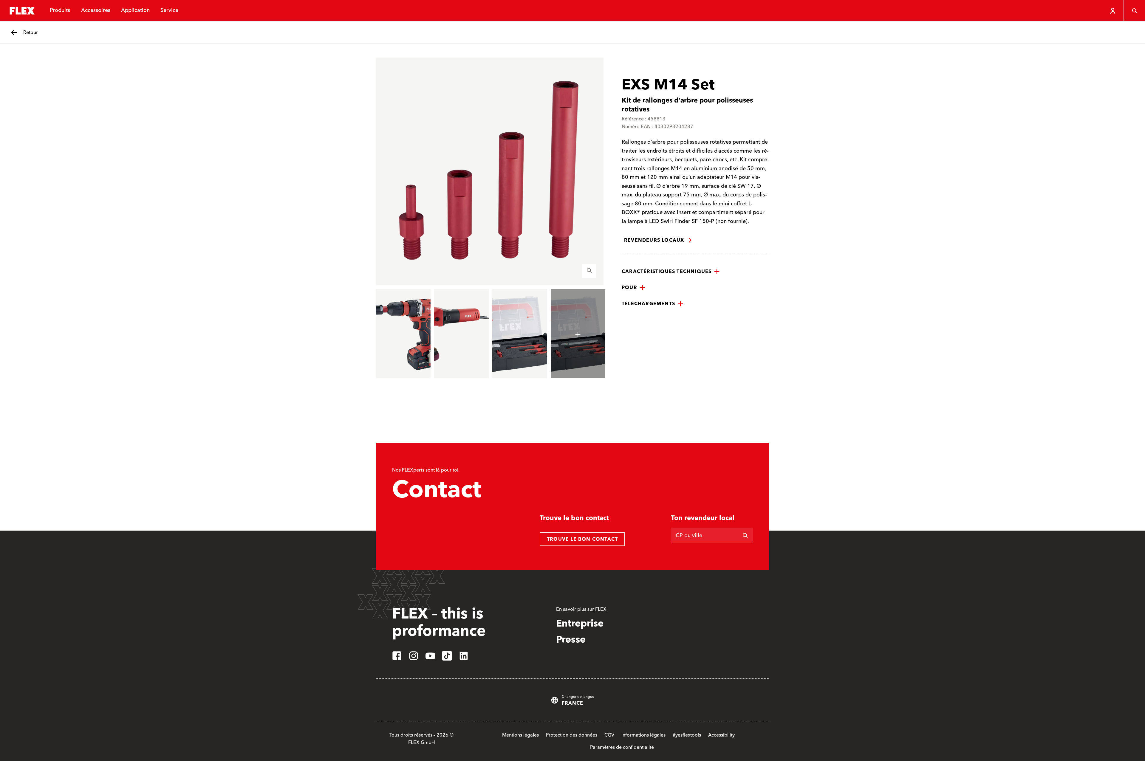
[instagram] (413, 655)
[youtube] (430, 655)
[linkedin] (463, 655)
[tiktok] (447, 655)
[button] (671, 271)
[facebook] (397, 655)
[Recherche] (1134, 10)
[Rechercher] (745, 535)
